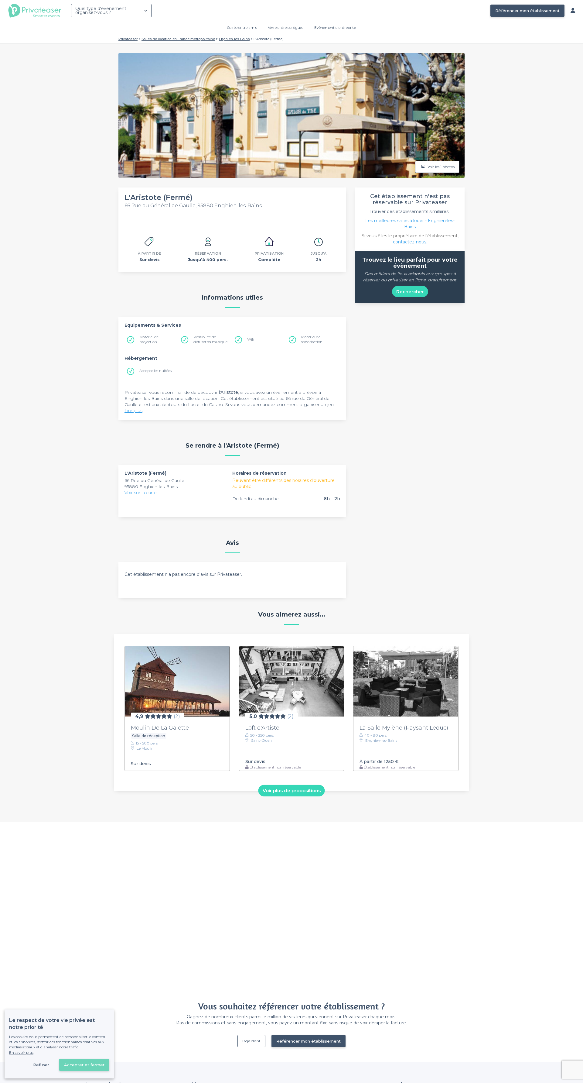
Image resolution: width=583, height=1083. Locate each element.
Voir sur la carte (140, 492)
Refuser (41, 1064)
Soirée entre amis (242, 27)
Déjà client (251, 1041)
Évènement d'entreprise (335, 27)
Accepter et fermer (84, 1064)
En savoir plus (21, 1052)
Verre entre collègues (285, 27)
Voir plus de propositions (292, 790)
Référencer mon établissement (527, 10)
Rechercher (410, 291)
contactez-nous (409, 242)
